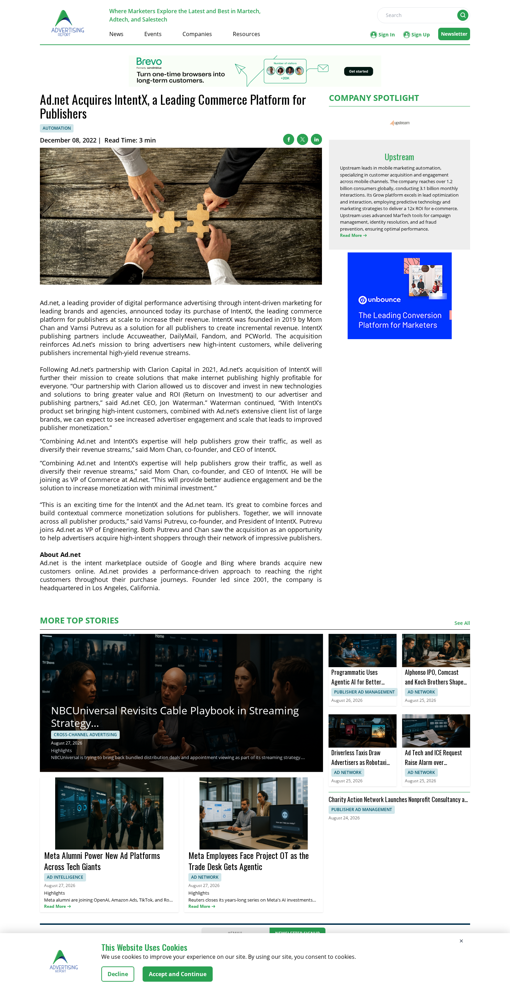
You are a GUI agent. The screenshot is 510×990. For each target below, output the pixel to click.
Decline (118, 974)
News (116, 34)
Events (153, 34)
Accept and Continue (177, 974)
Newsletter (454, 34)
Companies (197, 34)
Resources (246, 34)
